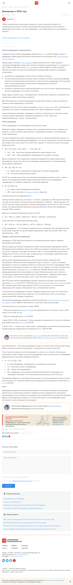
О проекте (14, 548)
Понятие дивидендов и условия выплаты (16, 38)
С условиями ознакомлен (22, 481)
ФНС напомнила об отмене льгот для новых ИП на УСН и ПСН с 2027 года (29, 519)
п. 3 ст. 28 (13, 283)
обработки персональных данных (22, 481)
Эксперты (25, 545)
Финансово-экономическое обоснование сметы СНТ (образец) (25, 505)
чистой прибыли (26, 63)
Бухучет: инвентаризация (12, 502)
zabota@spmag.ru (57, 424)
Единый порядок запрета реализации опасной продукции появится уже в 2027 (30, 529)
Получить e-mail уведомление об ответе (17, 477)
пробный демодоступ (51, 338)
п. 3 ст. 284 (23, 322)
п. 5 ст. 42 (29, 270)
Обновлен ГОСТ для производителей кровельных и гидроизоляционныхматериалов (32, 526)
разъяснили (37, 336)
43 (46, 54)
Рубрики (14, 545)
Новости (5, 545)
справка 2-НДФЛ (26, 310)
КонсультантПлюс (55, 406)
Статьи (4, 548)
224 (25, 316)
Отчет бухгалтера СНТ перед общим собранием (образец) (23, 508)
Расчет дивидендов (8, 41)
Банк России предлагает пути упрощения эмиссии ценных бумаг (25, 523)
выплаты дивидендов (45, 107)
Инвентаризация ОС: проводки (14, 499)
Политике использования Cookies (54, 580)
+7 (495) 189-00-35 (16, 556)
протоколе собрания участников (53, 283)
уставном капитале (32, 192)
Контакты (25, 548)
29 (31, 67)
